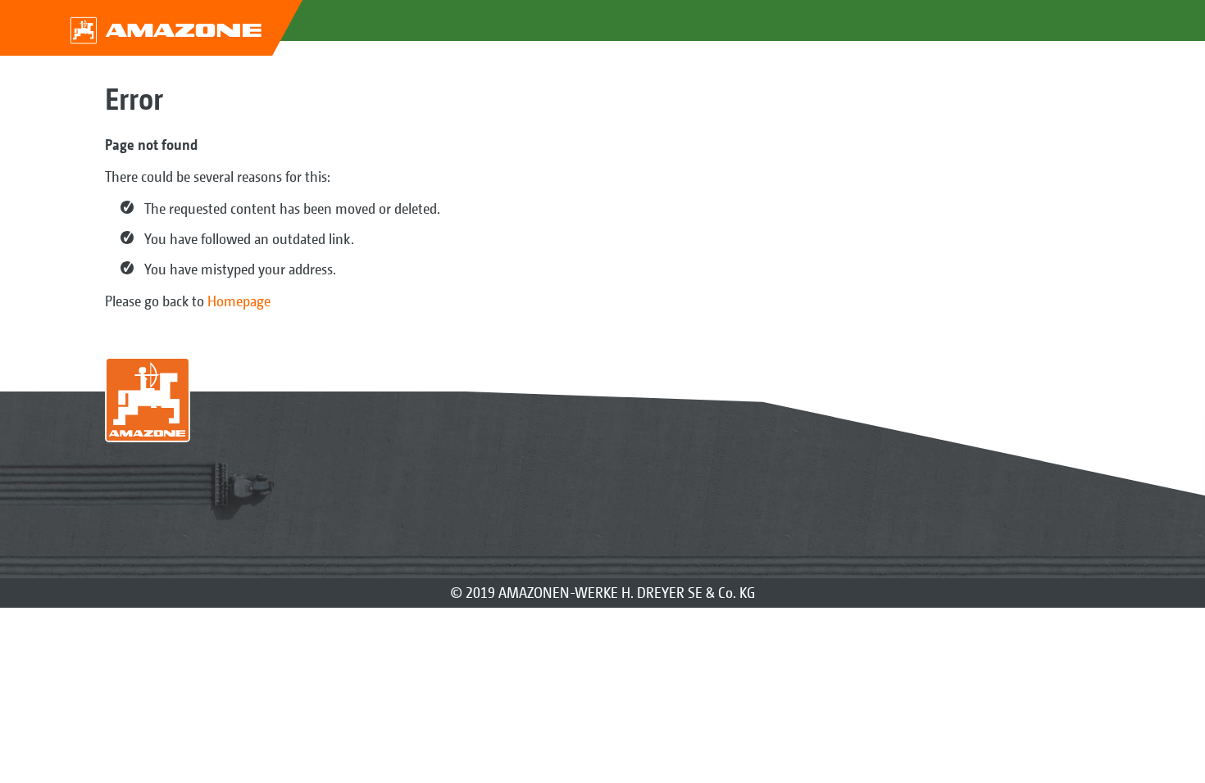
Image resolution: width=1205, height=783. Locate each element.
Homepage (239, 301)
